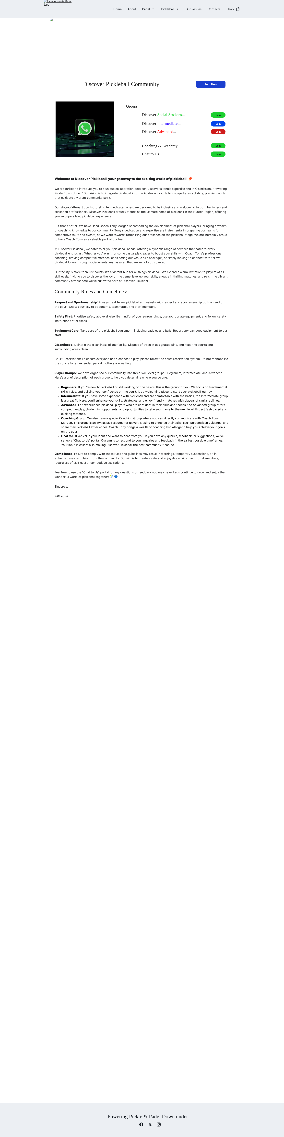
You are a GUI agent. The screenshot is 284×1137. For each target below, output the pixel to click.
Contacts (214, 9)
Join (218, 115)
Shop (230, 9)
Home (117, 9)
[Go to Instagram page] (159, 1124)
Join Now (210, 84)
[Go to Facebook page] (143, 1124)
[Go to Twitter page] (151, 1124)
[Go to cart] (238, 9)
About (132, 9)
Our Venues (193, 9)
